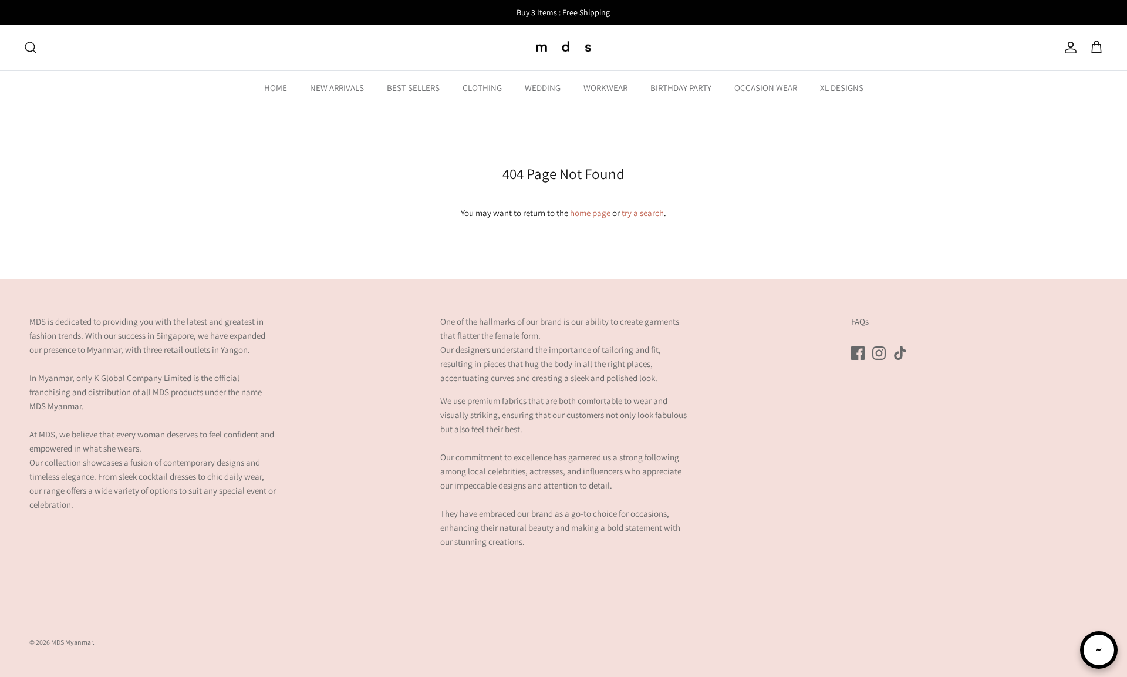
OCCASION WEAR (765, 87)
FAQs (860, 321)
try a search (643, 212)
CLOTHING (482, 87)
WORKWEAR (605, 87)
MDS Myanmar (72, 642)
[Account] (1068, 48)
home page (590, 212)
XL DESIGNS (841, 87)
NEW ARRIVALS (337, 87)
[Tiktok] (900, 353)
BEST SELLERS (413, 87)
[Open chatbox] (1099, 650)
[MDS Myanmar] (563, 47)
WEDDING (543, 87)
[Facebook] (858, 353)
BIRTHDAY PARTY (680, 87)
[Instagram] (879, 353)
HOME (275, 87)
